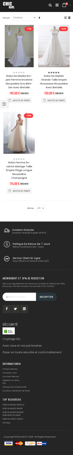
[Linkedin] (24, 309)
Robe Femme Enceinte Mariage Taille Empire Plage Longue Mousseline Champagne (19, 170)
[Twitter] (15, 309)
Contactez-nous (10, 373)
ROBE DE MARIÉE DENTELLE (13, 405)
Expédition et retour (11, 380)
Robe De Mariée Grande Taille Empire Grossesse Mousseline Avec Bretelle (54, 81)
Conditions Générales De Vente (16, 390)
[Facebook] (7, 309)
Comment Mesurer (11, 376)
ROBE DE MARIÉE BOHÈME (13, 412)
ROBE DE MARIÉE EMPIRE (13, 408)
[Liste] (69, 18)
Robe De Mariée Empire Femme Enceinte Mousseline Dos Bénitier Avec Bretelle (19, 81)
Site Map (6, 422)
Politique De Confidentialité (14, 387)
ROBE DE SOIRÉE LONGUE (13, 419)
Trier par (6, 18)
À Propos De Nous (10, 369)
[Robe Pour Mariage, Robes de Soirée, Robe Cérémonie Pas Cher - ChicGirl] (9, 5)
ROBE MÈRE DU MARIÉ (12, 415)
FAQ (4, 383)
